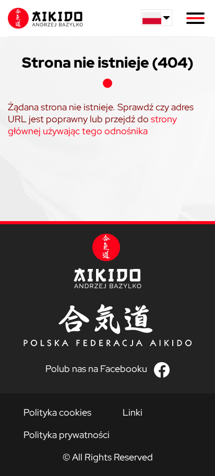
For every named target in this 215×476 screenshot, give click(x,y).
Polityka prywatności (66, 435)
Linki (132, 412)
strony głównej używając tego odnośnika (92, 125)
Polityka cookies (57, 412)
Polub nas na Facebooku (96, 369)
